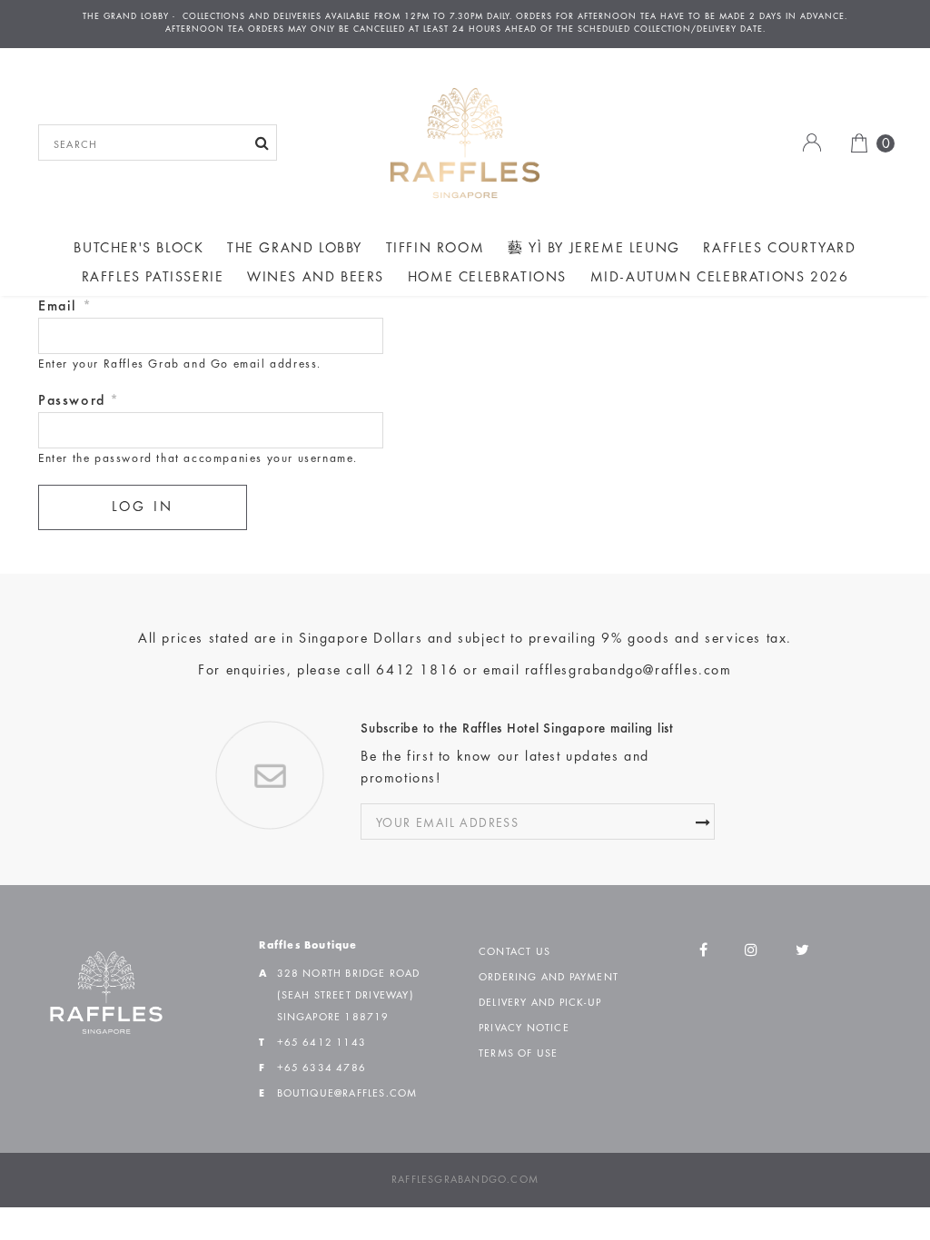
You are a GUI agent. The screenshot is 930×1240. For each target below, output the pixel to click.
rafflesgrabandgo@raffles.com (628, 671)
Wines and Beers (315, 278)
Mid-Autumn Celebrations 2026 (719, 278)
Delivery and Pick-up (540, 1003)
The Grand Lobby (294, 248)
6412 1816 (417, 671)
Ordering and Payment (548, 977)
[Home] (465, 142)
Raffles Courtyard (779, 248)
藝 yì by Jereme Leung (594, 248)
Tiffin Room (435, 248)
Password (79, 401)
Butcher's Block (138, 248)
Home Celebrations (487, 278)
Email (65, 307)
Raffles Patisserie (153, 278)
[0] (852, 143)
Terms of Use (518, 1053)
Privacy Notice (524, 1028)
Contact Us (514, 952)
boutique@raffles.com (347, 1093)
